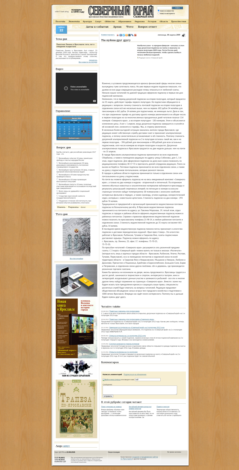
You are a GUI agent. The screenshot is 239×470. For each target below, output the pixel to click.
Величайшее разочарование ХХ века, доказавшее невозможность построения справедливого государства (72, 165)
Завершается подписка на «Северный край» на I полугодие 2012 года (136, 328)
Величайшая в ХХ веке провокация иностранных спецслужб (71, 181)
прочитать (93, 60)
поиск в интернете (167, 14)
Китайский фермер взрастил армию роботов (140, 408)
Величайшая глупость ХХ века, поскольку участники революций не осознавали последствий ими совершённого (76, 186)
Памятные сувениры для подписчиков (124, 311)
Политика (60, 22)
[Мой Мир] (129, 35)
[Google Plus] (135, 35)
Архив (117, 27)
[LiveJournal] (132, 35)
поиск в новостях (167, 11)
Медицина (140, 22)
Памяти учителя (163, 407)
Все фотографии (76, 259)
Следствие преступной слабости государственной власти (70, 197)
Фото (129, 27)
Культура (87, 22)
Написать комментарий (112, 375)
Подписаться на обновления (135, 375)
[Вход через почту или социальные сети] (112, 380)
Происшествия (178, 22)
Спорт (98, 22)
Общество (110, 22)
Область (164, 22)
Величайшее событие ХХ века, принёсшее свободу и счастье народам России (74, 159)
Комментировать (108, 35)
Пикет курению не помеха (111, 407)
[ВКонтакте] (120, 35)
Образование (124, 22)
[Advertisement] (118, 62)
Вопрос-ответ (147, 27)
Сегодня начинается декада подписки (124, 344)
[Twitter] (123, 35)
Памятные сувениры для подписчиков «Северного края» (131, 319)
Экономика (74, 22)
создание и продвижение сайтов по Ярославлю (139, 458)
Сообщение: (107, 385)
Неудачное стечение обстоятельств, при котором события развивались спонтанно (73, 202)
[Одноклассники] (126, 35)
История (152, 22)
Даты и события (97, 27)
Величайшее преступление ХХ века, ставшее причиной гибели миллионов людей (75, 171)
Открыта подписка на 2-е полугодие (123, 352)
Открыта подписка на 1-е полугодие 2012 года (127, 336)
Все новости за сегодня (88, 62)
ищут (66, 446)
